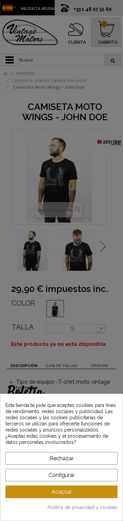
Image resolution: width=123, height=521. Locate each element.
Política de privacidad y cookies (82, 507)
